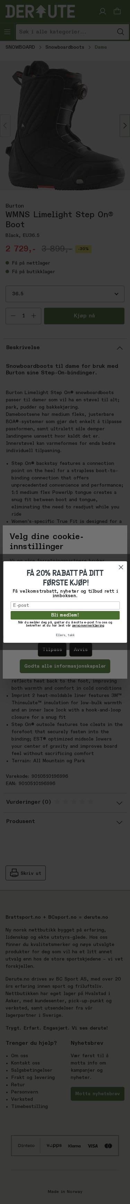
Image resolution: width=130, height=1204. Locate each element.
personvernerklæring (88, 625)
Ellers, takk (64, 635)
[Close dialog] (120, 567)
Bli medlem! (65, 615)
